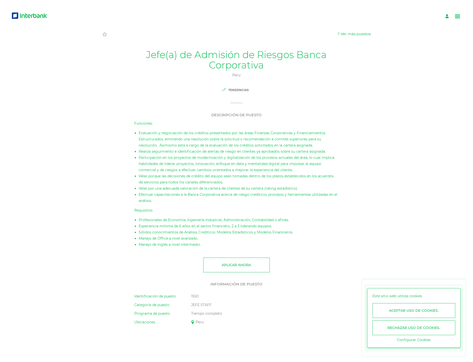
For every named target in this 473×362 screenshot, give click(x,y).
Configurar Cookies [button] (414, 340)
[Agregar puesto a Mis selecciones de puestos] (104, 34)
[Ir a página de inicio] (29, 16)
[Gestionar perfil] (447, 16)
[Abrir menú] (457, 16)
